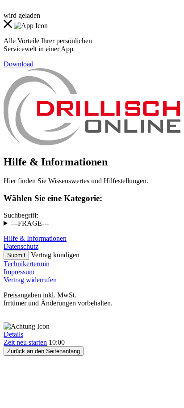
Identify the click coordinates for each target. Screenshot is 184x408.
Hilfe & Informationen (35, 238)
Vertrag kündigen (55, 255)
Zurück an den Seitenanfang (43, 351)
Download (18, 64)
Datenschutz (21, 246)
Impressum (19, 272)
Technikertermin (27, 264)
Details (13, 334)
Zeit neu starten (25, 342)
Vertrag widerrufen (30, 280)
